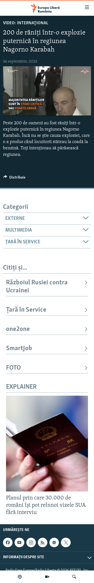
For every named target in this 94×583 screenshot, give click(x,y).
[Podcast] (19, 576)
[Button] (14, 178)
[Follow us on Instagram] (31, 542)
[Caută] (74, 576)
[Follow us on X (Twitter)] (65, 542)
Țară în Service (26, 310)
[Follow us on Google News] (54, 542)
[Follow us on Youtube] (19, 542)
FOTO (13, 368)
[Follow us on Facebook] (8, 542)
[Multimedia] (47, 576)
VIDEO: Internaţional (25, 23)
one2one (18, 329)
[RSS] (42, 542)
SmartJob (19, 348)
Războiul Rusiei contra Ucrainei (37, 286)
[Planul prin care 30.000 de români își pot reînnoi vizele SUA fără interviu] (47, 443)
